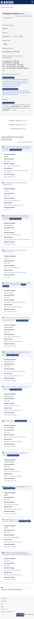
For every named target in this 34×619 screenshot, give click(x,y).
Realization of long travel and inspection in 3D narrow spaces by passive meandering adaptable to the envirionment (16, 388)
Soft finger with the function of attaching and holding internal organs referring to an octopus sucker (16, 353)
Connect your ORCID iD (23, 16)
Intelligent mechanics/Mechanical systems (12, 79)
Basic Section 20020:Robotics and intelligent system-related (17, 239)
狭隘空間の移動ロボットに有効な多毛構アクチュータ (17, 486)
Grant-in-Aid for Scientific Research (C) (12, 200)
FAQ (2, 603)
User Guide (4, 601)
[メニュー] (32, 2)
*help (30, 16)
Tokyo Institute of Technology (10, 244)
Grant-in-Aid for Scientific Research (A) (12, 166)
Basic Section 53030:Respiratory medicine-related (15, 272)
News (2, 606)
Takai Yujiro (6, 191)
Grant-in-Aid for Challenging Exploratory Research (15, 302)
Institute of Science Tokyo (9, 176)
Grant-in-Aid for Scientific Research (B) (12, 234)
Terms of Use (4, 609)
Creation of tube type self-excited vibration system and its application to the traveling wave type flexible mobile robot (15, 217)
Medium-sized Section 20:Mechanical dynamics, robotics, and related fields (15, 81)
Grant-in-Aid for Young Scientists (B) (11, 537)
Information (4, 598)
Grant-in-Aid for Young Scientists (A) (11, 504)
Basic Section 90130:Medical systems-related (13, 90)
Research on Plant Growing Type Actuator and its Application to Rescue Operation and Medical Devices (15, 454)
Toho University (7, 209)
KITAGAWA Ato (7, 560)
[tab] (18, 121)
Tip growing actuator (9, 421)
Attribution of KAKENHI (6, 611)
